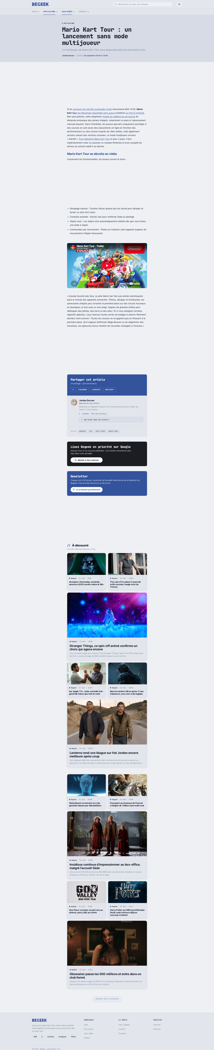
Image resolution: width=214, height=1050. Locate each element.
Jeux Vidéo (100, 431)
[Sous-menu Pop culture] (57, 11)
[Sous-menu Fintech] (88, 11)
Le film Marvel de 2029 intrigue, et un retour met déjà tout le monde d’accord (85, 1026)
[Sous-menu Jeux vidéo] (74, 11)
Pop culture (49, 12)
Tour (74, 113)
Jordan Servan (68, 56)
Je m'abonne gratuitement (88, 489)
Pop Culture (69, 23)
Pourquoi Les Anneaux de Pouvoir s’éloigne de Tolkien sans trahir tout (127, 804)
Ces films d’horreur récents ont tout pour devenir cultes (127, 1025)
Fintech (82, 12)
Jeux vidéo (67, 12)
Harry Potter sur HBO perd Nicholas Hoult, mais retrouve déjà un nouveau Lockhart (127, 912)
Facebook (82, 390)
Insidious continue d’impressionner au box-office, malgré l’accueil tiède (105, 866)
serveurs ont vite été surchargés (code (92, 109)
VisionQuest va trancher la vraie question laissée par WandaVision (85, 804)
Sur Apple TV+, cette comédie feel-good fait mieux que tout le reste (86, 692)
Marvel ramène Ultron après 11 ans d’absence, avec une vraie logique (127, 692)
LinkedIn (96, 390)
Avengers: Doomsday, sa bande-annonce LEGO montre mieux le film (86, 583)
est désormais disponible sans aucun (96, 113)
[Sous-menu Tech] (38, 11)
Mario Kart (113, 431)
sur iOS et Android (135, 113)
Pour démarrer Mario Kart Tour (94, 139)
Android (82, 431)
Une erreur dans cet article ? (96, 420)
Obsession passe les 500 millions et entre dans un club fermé (105, 975)
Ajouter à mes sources (88, 460)
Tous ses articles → (99, 413)
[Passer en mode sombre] (179, 4)
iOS (90, 431)
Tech (34, 12)
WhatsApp (109, 390)
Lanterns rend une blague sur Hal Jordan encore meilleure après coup (104, 754)
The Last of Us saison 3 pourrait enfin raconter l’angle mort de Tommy (125, 584)
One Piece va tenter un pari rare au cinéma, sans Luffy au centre (86, 911)
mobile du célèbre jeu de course (119, 116)
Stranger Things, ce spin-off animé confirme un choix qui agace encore (103, 647)
